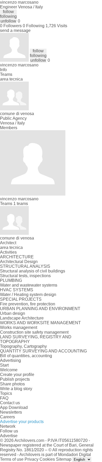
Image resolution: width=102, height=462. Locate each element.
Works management (18, 327)
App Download (14, 407)
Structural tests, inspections (25, 275)
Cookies (47, 459)
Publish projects (15, 379)
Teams (6, 74)
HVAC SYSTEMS (16, 290)
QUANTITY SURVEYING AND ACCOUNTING (43, 351)
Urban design (12, 313)
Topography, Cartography (23, 346)
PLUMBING (11, 280)
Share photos (12, 384)
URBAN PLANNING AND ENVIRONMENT (40, 308)
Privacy (31, 459)
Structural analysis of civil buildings (32, 271)
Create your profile (17, 374)
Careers (7, 417)
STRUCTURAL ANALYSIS (25, 266)
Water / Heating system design (28, 294)
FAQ (4, 398)
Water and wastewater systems (28, 285)
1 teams (20, 203)
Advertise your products (22, 421)
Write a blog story (16, 388)
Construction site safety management (34, 332)
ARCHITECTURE (17, 257)
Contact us (10, 403)
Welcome (9, 370)
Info (3, 69)
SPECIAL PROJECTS (21, 299)
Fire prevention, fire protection (27, 304)
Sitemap (63, 459)
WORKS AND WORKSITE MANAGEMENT (40, 323)
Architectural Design (19, 261)
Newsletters (11, 412)
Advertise (9, 436)
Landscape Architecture (22, 318)
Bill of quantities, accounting (26, 355)
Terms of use (12, 459)
